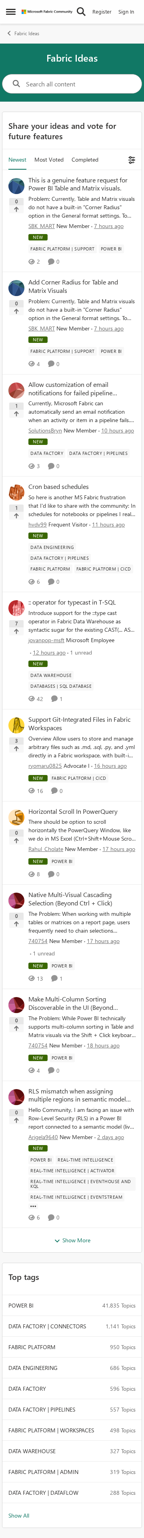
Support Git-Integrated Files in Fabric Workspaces (79, 723)
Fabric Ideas (26, 33)
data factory (27, 1388)
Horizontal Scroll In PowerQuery (73, 811)
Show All (18, 1515)
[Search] (81, 11)
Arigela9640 (43, 1137)
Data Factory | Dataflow (43, 1492)
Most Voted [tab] (49, 159)
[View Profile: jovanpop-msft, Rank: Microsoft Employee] (16, 608)
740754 (38, 941)
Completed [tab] (85, 159)
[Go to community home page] (47, 12)
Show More (76, 1240)
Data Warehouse (32, 1451)
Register (102, 11)
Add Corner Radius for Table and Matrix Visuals (73, 286)
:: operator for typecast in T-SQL (72, 602)
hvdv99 (37, 524)
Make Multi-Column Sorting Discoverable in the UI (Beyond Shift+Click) (70, 1003)
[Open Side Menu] (11, 12)
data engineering (33, 1368)
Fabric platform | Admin (43, 1472)
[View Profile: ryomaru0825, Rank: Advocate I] (16, 725)
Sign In (126, 11)
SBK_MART (41, 226)
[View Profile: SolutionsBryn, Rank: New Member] (16, 390)
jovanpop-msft (46, 640)
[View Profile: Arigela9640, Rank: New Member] (16, 1097)
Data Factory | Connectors (47, 1326)
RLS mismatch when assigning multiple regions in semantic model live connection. (77, 1095)
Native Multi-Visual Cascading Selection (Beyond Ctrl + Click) (70, 899)
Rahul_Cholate (45, 849)
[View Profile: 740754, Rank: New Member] (16, 901)
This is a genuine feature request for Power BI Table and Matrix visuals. (78, 184)
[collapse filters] (131, 159)
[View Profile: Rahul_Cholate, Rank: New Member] (16, 817)
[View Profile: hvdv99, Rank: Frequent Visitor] (16, 493)
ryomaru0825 (45, 765)
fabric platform (32, 1347)
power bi (21, 1305)
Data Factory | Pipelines (41, 1409)
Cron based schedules (58, 487)
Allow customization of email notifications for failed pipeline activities (70, 388)
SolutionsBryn (45, 430)
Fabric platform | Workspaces (51, 1430)
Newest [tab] (17, 159)
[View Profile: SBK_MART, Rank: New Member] (16, 186)
